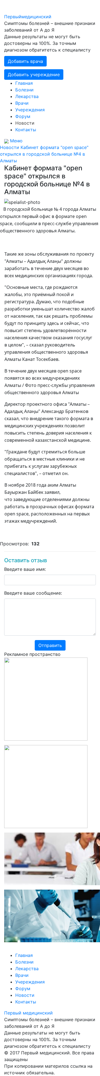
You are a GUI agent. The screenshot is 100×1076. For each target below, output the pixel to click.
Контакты (25, 129)
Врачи (22, 103)
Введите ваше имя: (25, 569)
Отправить (50, 645)
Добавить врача (25, 61)
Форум (22, 116)
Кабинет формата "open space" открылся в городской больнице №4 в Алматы (44, 154)
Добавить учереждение (34, 74)
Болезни (24, 90)
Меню (16, 140)
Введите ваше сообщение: (33, 593)
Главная (24, 83)
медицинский (27, 16)
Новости (24, 123)
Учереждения (30, 109)
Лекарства (27, 96)
